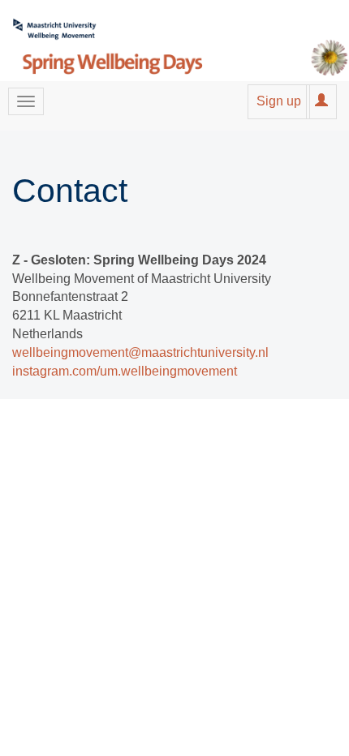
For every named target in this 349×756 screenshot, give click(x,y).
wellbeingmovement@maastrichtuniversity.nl (140, 352)
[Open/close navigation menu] (26, 101)
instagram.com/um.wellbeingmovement (124, 371)
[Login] (321, 101)
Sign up (278, 101)
